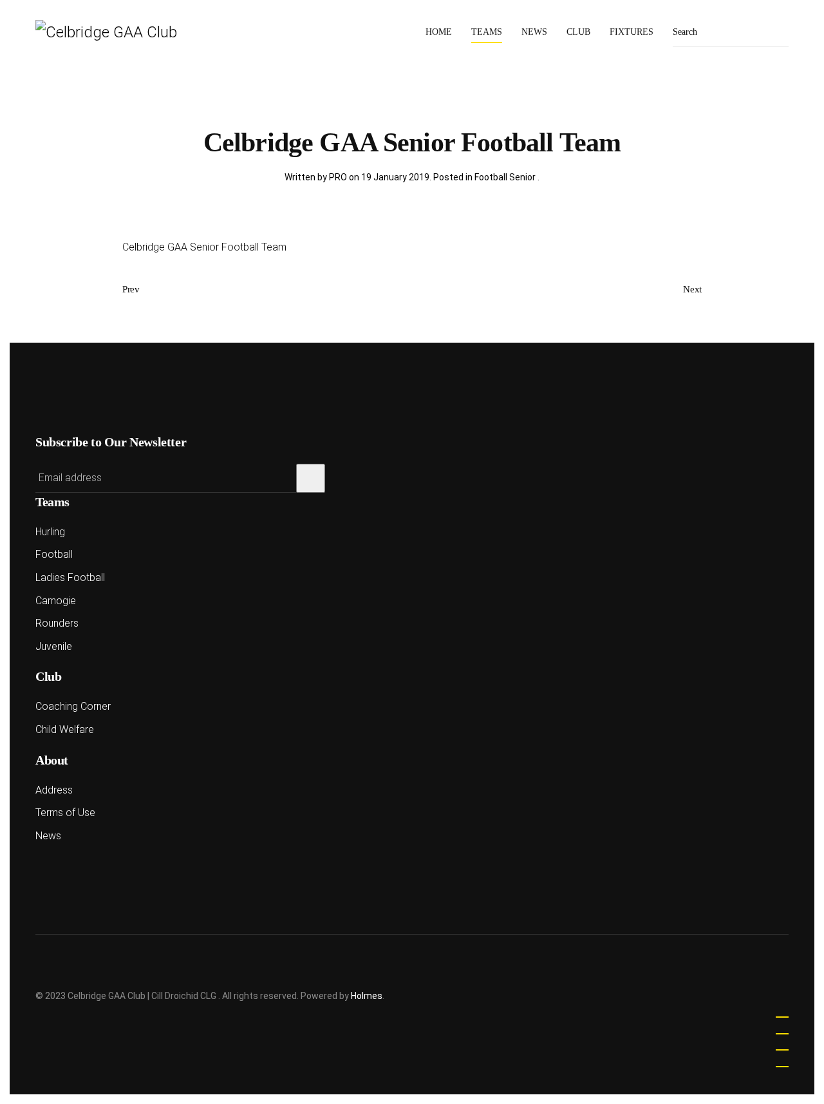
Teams (486, 32)
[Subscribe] (310, 478)
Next (692, 289)
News (534, 32)
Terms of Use (65, 812)
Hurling (50, 532)
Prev (131, 289)
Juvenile (53, 646)
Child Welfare (64, 729)
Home (439, 32)
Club (578, 32)
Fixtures (631, 32)
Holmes (366, 996)
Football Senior (506, 177)
